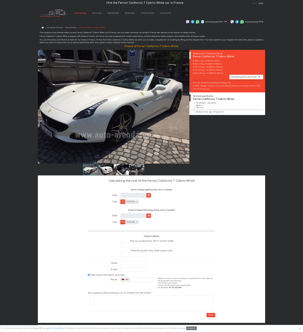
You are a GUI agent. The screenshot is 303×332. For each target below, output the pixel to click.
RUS (255, 3)
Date (114, 195)
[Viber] (187, 22)
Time (114, 202)
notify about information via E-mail (106, 275)
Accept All (191, 328)
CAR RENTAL (80, 13)
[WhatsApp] (197, 22)
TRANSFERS (113, 13)
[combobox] (125, 280)
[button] (187, 107)
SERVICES (130, 13)
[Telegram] (192, 22)
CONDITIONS (147, 13)
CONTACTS (165, 13)
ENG (261, 3)
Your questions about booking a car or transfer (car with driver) (119, 293)
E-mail (114, 269)
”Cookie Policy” (59, 328)
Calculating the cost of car (244, 77)
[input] (134, 195)
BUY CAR (96, 13)
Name (114, 263)
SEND (211, 315)
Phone (114, 280)
